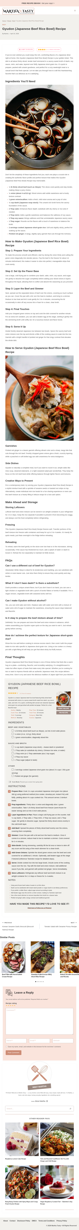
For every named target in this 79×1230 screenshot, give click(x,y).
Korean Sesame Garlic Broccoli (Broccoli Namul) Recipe (18, 926)
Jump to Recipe (27, 49)
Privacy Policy (62, 1221)
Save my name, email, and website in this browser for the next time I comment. (34, 1047)
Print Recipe (63, 708)
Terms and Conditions (46, 1221)
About (5, 1221)
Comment (11, 1010)
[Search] (70, 1108)
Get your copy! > (38, 3)
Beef (4, 24)
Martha (6, 33)
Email (32, 1041)
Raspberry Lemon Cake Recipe (15, 1159)
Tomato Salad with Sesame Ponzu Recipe (60, 925)
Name (9, 1041)
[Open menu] (75, 10)
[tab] (35, 981)
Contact (12, 1221)
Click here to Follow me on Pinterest (39, 908)
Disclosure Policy (23, 1221)
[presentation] (22, 1139)
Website (56, 1041)
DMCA (34, 1221)
